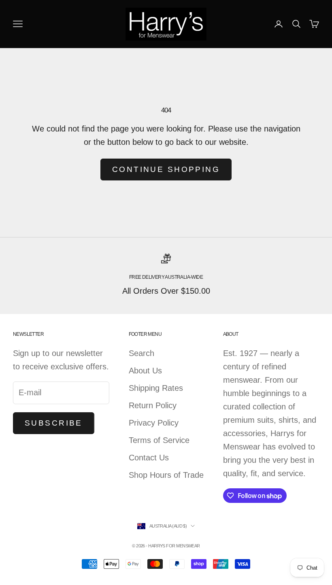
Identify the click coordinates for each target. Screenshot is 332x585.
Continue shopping (166, 169)
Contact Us (149, 457)
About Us (145, 370)
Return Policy (153, 405)
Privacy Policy (154, 422)
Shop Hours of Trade (166, 475)
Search (141, 353)
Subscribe (54, 423)
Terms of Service (159, 440)
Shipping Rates (156, 388)
